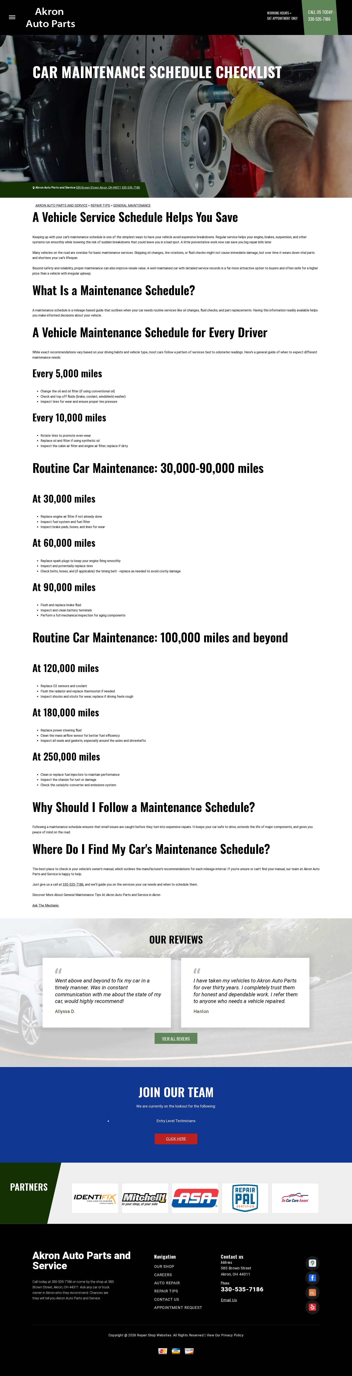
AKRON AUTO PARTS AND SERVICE (61, 205)
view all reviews (176, 1038)
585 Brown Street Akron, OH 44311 (98, 187)
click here (176, 1139)
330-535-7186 (319, 19)
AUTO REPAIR (167, 1283)
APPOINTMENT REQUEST (178, 1307)
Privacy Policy (232, 1335)
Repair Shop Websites (154, 1335)
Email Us (229, 1300)
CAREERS (163, 1274)
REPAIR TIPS (100, 205)
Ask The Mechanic (45, 905)
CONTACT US (166, 1299)
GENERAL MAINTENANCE (132, 205)
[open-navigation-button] (12, 17)
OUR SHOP (164, 1266)
